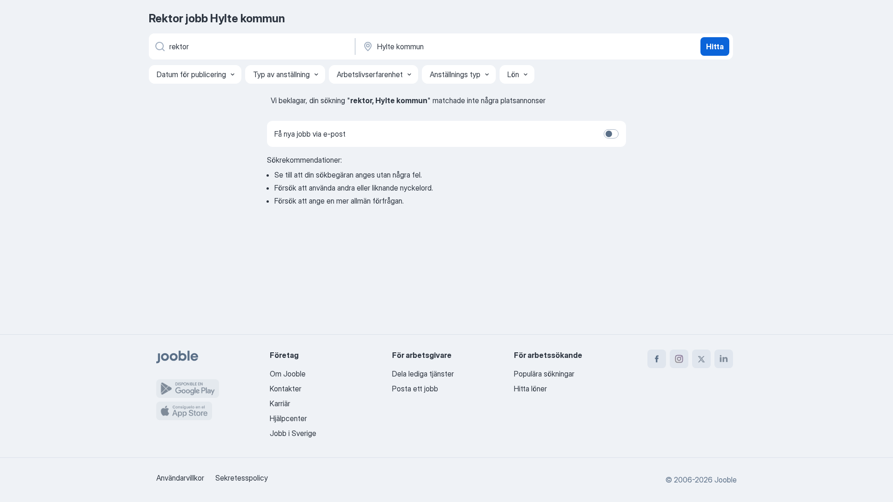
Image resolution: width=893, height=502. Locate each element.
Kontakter (285, 388)
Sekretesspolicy (241, 477)
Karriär (280, 403)
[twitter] (701, 359)
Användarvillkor (180, 477)
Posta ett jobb (415, 388)
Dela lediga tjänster (423, 373)
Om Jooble (288, 373)
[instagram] (679, 359)
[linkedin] (723, 359)
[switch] (611, 134)
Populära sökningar (544, 373)
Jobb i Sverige (293, 433)
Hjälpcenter (288, 418)
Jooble (725, 479)
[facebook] (656, 359)
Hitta (715, 46)
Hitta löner (530, 388)
